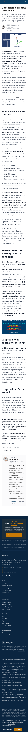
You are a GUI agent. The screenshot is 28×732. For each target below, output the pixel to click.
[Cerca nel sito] (21, 1)
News (3, 616)
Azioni (3, 628)
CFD (3, 360)
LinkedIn (22, 501)
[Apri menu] (25, 1)
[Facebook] (6, 575)
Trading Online (5, 583)
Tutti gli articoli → (13, 501)
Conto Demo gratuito (7, 606)
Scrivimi (13, 504)
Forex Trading (5, 588)
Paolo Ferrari (9, 24)
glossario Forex (7, 382)
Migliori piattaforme (7, 602)
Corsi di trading (6, 609)
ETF (2, 632)
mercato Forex (15, 56)
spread (16, 380)
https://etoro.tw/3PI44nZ (7, 692)
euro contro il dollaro (11, 68)
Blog (3, 621)
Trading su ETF (5, 592)
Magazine (4, 618)
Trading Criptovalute (7, 585)
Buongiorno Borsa (6, 630)
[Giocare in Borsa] (5, 2)
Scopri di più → (21, 651)
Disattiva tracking (7, 729)
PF (3, 642)
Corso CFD (4, 595)
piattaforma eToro (14, 224)
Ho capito (18, 729)
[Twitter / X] (3, 575)
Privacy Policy (11, 724)
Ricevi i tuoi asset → (14, 535)
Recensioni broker (6, 604)
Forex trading (11, 92)
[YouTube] (9, 575)
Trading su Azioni (6, 590)
